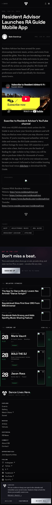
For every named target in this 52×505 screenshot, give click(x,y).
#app (5, 228)
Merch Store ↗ (8, 412)
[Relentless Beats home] (26, 4)
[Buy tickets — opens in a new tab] (49, 340)
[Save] (43, 334)
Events (4, 406)
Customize (23, 501)
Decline (8, 501)
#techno (28, 233)
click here (24, 166)
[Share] (45, 3)
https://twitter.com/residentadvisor (25, 196)
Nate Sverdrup (15, 37)
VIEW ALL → (45, 327)
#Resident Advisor (12, 233)
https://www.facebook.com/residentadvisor (30, 199)
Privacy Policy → (15, 495)
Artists (4, 424)
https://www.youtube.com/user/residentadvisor (23, 206)
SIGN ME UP (11, 271)
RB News (5, 435)
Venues (5, 427)
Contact (5, 446)
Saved (4, 415)
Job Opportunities (9, 455)
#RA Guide (37, 228)
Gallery (4, 409)
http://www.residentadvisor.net (24, 192)
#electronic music (20, 228)
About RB (5, 443)
